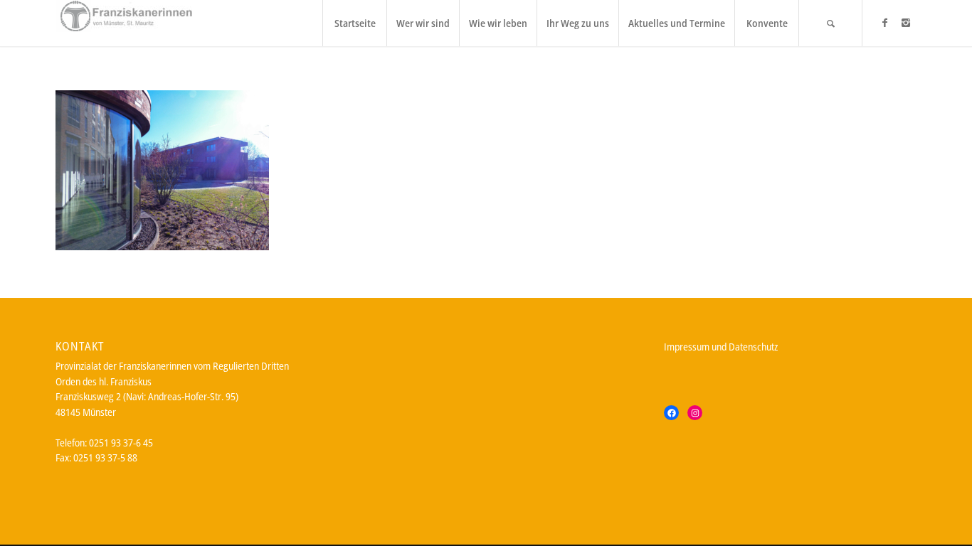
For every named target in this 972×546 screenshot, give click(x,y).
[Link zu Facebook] (884, 22)
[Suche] (830, 23)
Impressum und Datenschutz (721, 346)
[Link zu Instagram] (905, 22)
